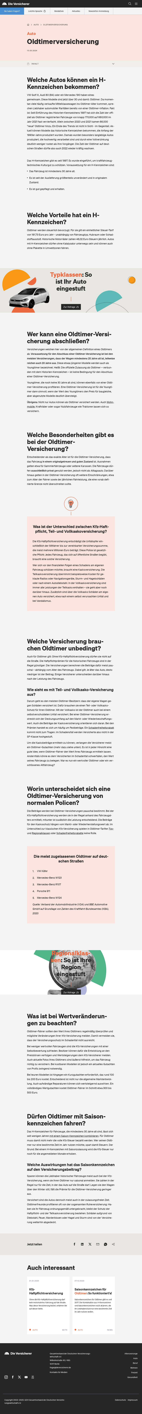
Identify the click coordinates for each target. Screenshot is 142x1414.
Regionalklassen (41, 833)
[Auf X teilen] (90, 1244)
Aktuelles (76, 11)
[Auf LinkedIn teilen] (82, 1244)
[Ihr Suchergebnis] (130, 4)
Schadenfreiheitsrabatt (101, 727)
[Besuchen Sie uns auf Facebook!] (12, 1377)
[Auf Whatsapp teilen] (105, 1244)
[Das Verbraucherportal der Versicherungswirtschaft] (28, 25)
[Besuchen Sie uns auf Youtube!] (26, 1377)
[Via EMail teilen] (97, 1244)
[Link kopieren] (113, 1244)
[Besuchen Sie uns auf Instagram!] (6, 1377)
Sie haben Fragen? (12, 11)
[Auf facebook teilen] (74, 1244)
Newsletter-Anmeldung (99, 11)
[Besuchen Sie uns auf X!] (19, 1377)
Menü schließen (136, 4)
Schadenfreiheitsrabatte (69, 833)
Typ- (111, 828)
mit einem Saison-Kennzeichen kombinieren (74, 1135)
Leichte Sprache (35, 11)
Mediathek (59, 11)
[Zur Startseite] (63, 4)
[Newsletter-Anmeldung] (32, 1377)
